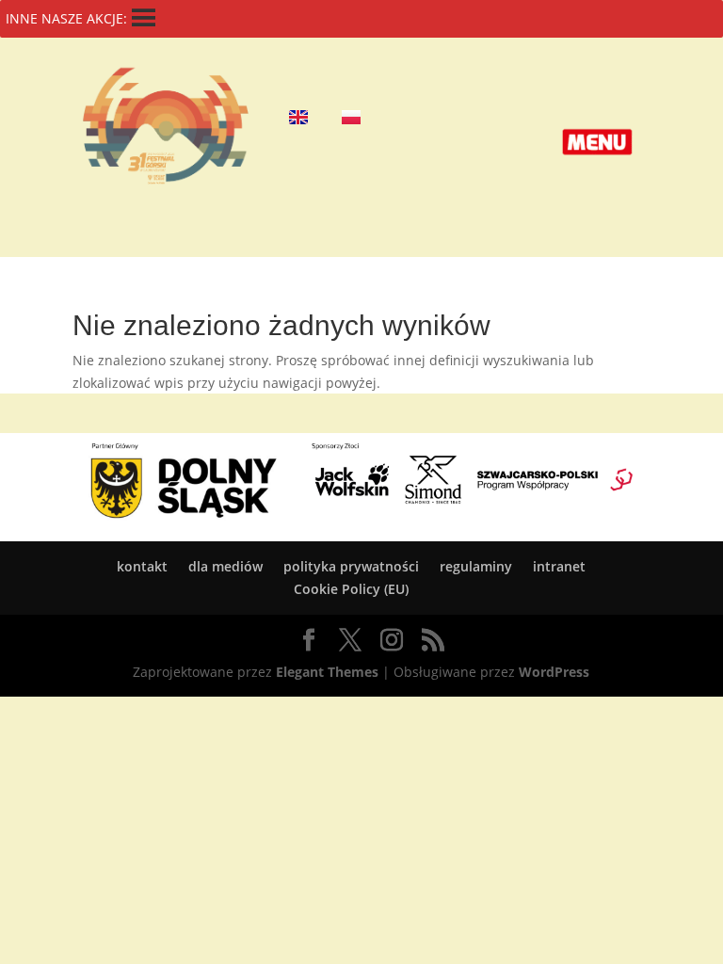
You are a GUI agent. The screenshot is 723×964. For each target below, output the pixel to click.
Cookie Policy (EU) (351, 589)
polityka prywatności (351, 566)
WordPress (554, 672)
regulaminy (476, 566)
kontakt (142, 566)
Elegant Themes (327, 672)
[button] (597, 142)
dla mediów (225, 566)
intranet (559, 566)
